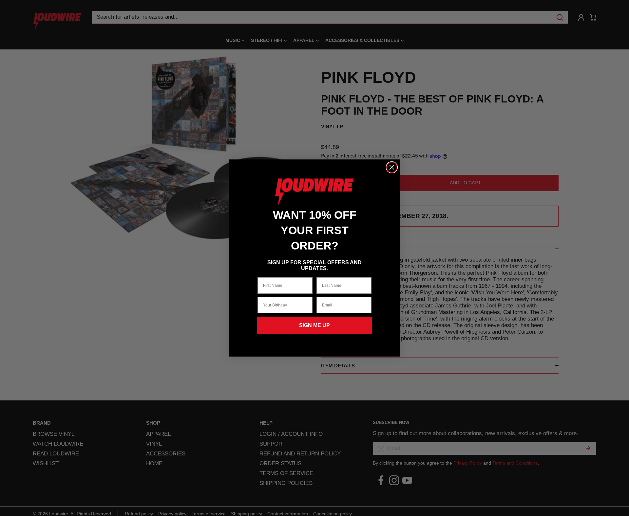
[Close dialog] (392, 167)
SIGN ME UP (314, 325)
